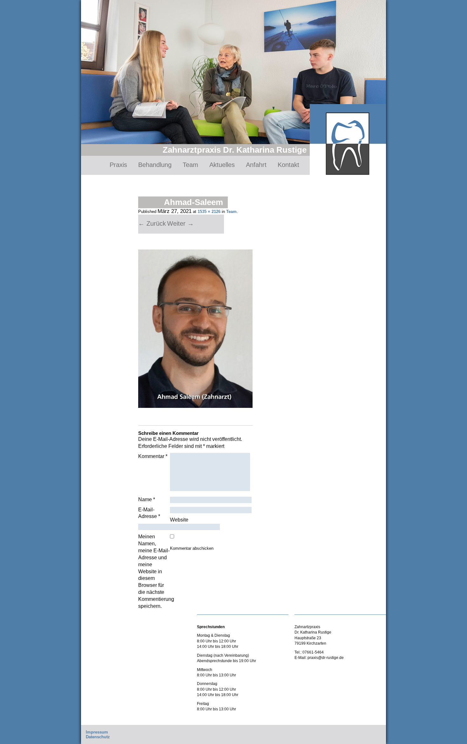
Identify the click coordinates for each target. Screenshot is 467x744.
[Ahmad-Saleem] (195, 328)
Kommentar (152, 456)
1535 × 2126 (209, 211)
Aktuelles (222, 164)
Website (179, 519)
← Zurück (152, 223)
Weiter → (180, 223)
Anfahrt (256, 164)
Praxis (118, 164)
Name (146, 499)
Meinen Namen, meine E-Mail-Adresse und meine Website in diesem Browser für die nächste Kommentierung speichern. (154, 571)
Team (190, 164)
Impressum (97, 732)
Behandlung (155, 164)
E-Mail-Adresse (149, 513)
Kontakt (288, 164)
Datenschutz (98, 736)
